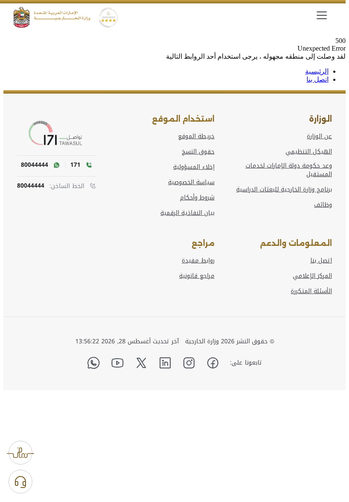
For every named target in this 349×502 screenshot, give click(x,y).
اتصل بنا (317, 79)
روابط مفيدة (198, 261)
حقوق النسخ (198, 152)
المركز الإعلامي (312, 276)
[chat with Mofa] (20, 481)
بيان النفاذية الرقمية (187, 213)
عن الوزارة (319, 136)
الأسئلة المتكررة (311, 291)
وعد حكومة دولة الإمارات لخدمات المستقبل (289, 170)
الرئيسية (317, 71)
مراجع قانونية (197, 276)
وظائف (323, 205)
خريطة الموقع (196, 136)
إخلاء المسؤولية (194, 167)
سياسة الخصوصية (191, 182)
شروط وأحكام (197, 198)
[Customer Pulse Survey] (20, 453)
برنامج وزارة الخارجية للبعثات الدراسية (284, 189)
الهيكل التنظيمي (309, 152)
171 (75, 165)
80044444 (30, 186)
